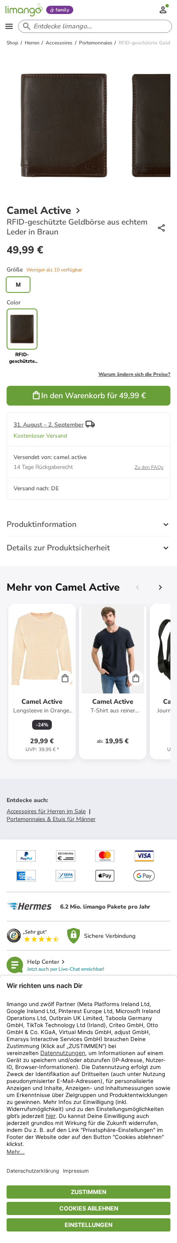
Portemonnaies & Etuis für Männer (51, 819)
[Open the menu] (9, 26)
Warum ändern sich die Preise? (134, 374)
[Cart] (65, 677)
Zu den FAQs (149, 467)
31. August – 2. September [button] (49, 425)
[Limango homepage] (24, 10)
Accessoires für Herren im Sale (46, 811)
